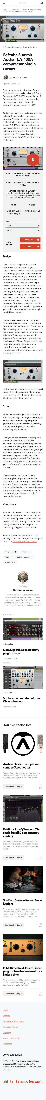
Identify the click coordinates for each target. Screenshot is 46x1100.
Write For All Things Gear (13, 1021)
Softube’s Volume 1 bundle (25, 541)
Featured (9, 47)
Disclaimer (7, 1043)
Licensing (7, 1032)
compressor (11, 552)
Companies (15, 10)
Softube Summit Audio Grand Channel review (22, 699)
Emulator (26, 552)
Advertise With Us (10, 1027)
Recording (17, 47)
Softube (24, 10)
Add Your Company (11, 1038)
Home (5, 10)
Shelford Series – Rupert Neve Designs (22, 901)
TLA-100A (10, 562)
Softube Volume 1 (11, 93)
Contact (6, 1015)
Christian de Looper (19, 77)
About (5, 1010)
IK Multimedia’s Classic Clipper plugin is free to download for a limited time (22, 971)
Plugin (8, 557)
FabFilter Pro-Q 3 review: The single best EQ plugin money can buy (21, 832)
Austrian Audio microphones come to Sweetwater (21, 765)
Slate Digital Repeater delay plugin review (21, 651)
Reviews (26, 47)
